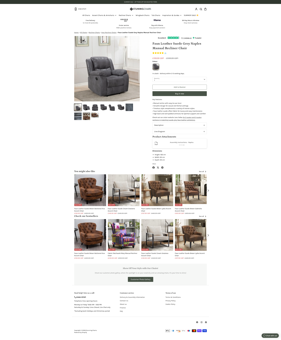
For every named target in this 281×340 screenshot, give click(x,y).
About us (123, 304)
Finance (123, 308)
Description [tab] (159, 125)
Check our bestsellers (86, 216)
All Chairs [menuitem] (86, 15)
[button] (159, 53)
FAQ (121, 311)
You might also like (84, 171)
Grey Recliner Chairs (108, 33)
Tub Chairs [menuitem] (156, 15)
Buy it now (179, 94)
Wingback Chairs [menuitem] (142, 15)
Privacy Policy (171, 301)
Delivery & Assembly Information (132, 297)
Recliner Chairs (94, 33)
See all (201, 171)
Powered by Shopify (80, 332)
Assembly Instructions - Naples (182, 142)
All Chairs (83, 33)
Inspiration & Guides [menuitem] (170, 15)
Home (76, 33)
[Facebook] (197, 322)
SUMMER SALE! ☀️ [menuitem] (191, 15)
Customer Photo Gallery (140, 279)
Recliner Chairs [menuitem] (125, 15)
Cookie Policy (170, 304)
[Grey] (155, 66)
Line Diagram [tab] (159, 131)
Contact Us (124, 301)
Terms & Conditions (173, 297)
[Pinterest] (206, 322)
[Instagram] (201, 322)
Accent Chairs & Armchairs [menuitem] (103, 15)
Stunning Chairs (91, 330)
